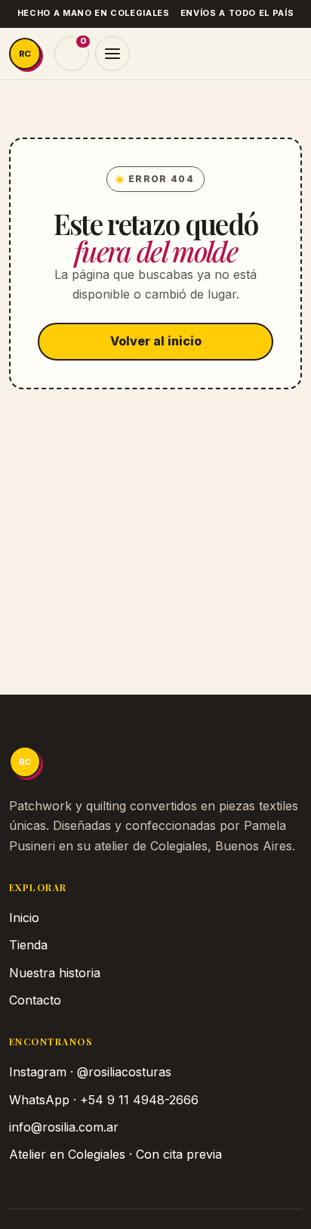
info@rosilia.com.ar (64, 1127)
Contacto (35, 1000)
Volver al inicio (156, 340)
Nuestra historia (54, 972)
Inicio (24, 917)
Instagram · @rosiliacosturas (90, 1071)
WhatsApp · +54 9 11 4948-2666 (104, 1099)
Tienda (28, 944)
